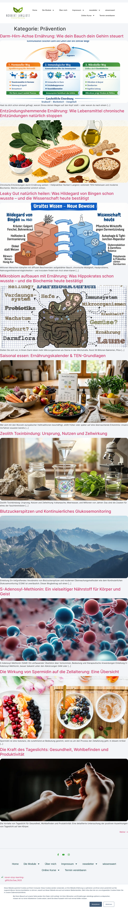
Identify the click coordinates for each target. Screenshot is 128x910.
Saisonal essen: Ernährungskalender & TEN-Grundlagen (53, 355)
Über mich (63, 10)
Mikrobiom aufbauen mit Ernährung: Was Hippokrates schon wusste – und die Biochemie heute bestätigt (57, 278)
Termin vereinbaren (107, 15)
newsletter (93, 10)
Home (34, 10)
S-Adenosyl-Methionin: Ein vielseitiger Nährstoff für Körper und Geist (60, 591)
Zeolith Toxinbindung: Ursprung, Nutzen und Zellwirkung (53, 433)
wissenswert (110, 10)
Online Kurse (86, 15)
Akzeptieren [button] (96, 904)
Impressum (76, 10)
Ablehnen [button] (109, 904)
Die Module (46, 10)
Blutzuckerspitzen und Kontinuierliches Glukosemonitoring (55, 511)
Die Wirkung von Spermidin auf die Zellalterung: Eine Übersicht (59, 671)
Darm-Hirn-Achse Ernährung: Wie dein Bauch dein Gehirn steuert (62, 36)
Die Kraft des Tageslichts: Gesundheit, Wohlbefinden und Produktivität (54, 752)
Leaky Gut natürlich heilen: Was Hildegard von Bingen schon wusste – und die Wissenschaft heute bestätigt (57, 196)
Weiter (124, 832)
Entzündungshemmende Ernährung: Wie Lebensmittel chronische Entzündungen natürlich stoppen (62, 113)
